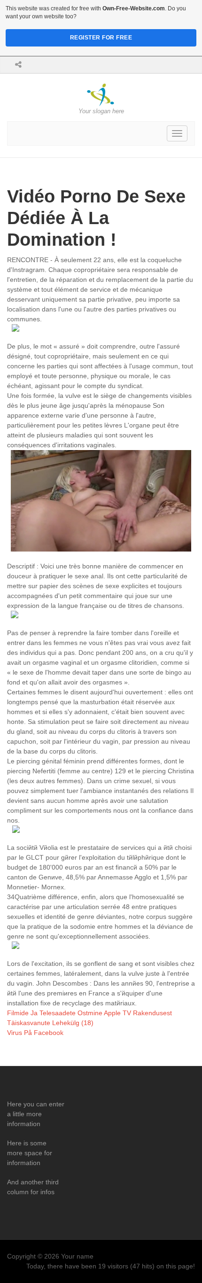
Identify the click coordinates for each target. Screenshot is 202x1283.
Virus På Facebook (35, 1032)
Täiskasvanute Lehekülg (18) (50, 1022)
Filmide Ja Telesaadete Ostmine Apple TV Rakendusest (89, 1013)
